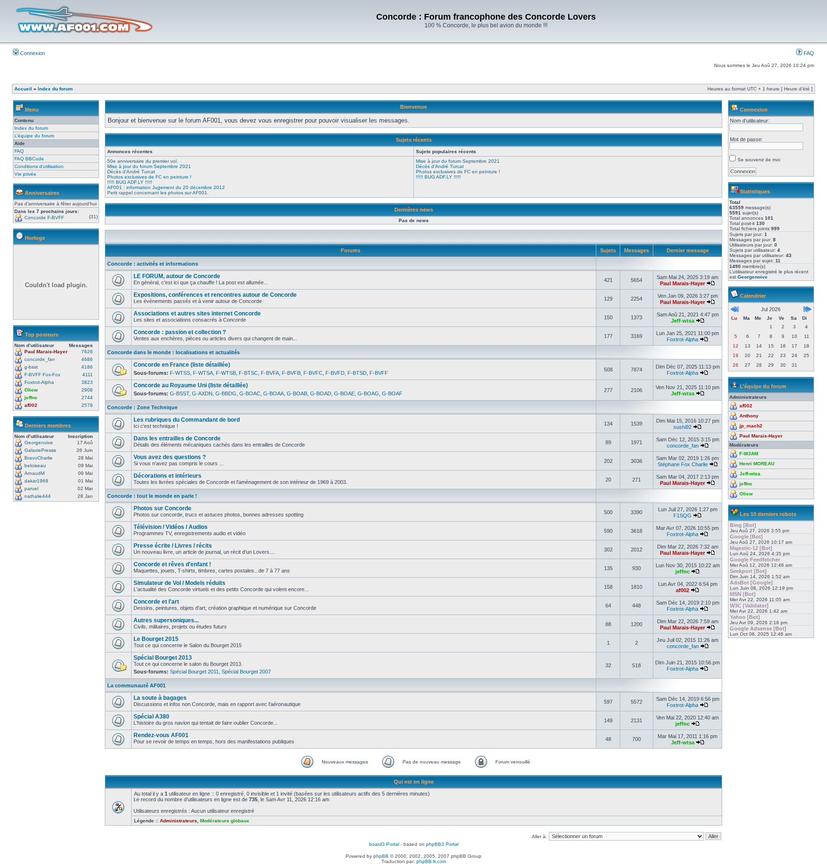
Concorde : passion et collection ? (180, 332)
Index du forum (55, 88)
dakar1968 (36, 480)
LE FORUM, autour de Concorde (177, 276)
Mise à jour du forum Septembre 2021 (149, 166)
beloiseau (35, 465)
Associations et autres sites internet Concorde (197, 313)
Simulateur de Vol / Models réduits (179, 583)
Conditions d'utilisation (39, 166)
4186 (87, 367)
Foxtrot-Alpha (39, 382)
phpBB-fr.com (431, 861)
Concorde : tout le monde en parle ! (152, 496)
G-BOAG (368, 393)
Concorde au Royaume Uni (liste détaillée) (191, 385)
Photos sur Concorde (162, 508)
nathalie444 (37, 496)
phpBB (381, 856)
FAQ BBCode (29, 158)
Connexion (32, 53)
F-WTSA (203, 373)
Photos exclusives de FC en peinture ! (149, 177)
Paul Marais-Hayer (45, 351)
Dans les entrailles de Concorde (177, 438)
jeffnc (30, 397)
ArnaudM (34, 473)
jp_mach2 (750, 425)
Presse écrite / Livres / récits (173, 545)
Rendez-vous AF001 (161, 735)
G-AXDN (202, 393)
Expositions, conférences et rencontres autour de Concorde (215, 295)
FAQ (808, 53)
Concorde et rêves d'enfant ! (172, 564)
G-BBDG (225, 393)
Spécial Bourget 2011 (194, 671)
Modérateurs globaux (224, 820)
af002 (30, 405)
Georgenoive (38, 442)
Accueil (23, 88)
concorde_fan (39, 359)
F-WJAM (748, 453)
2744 (87, 397)
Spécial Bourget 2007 (246, 671)
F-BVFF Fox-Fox (42, 374)
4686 (87, 359)
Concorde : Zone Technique (142, 407)
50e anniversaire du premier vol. (142, 161)
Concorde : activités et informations (152, 264)
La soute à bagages (160, 698)
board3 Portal (384, 844)
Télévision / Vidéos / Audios (171, 527)
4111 (87, 374)
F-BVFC (313, 373)
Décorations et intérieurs (167, 475)
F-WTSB (226, 373)
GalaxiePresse (40, 450)
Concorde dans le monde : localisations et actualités (173, 352)
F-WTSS (180, 373)
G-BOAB (297, 393)
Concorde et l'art (156, 601)
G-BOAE (344, 393)
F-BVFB (291, 373)
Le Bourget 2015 (156, 639)
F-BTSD (357, 373)
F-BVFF (378, 373)
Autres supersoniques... (166, 620)
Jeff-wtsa (682, 321)
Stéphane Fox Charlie (683, 464)
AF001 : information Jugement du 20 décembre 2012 (166, 187)
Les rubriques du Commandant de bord (187, 419)
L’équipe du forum (34, 135)
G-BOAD (320, 393)
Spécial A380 (151, 716)
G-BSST (179, 393)
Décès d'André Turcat (131, 171)
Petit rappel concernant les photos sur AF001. (158, 192)
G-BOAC (249, 393)
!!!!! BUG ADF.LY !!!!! (129, 182)
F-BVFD (335, 373)
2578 (87, 405)
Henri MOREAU (756, 463)
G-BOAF (392, 393)
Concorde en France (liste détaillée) (182, 364)
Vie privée (25, 174)
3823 (87, 382)
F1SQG (682, 515)
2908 (87, 390)
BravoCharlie (38, 457)
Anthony (749, 415)
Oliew (31, 390)
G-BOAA (273, 393)
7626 (87, 351)
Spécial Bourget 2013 (163, 657)
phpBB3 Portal (442, 844)
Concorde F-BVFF (44, 217)
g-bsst (31, 367)
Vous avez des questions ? (170, 457)
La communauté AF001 (136, 685)
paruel (31, 488)
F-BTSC (248, 373)
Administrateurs (178, 820)
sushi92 (682, 427)
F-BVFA (270, 373)
